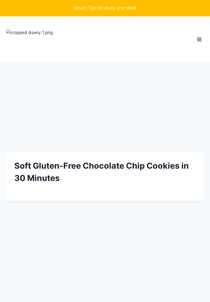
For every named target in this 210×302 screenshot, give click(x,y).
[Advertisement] (105, 101)
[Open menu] (199, 39)
